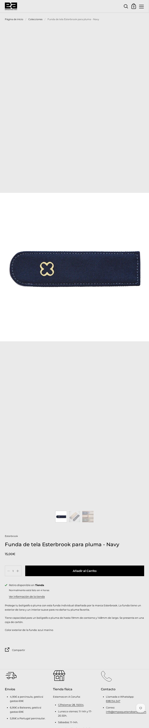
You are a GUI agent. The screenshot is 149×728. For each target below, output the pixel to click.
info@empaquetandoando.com (126, 711)
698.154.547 (113, 700)
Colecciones (35, 19)
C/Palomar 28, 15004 (71, 704)
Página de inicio (14, 19)
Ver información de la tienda (27, 596)
